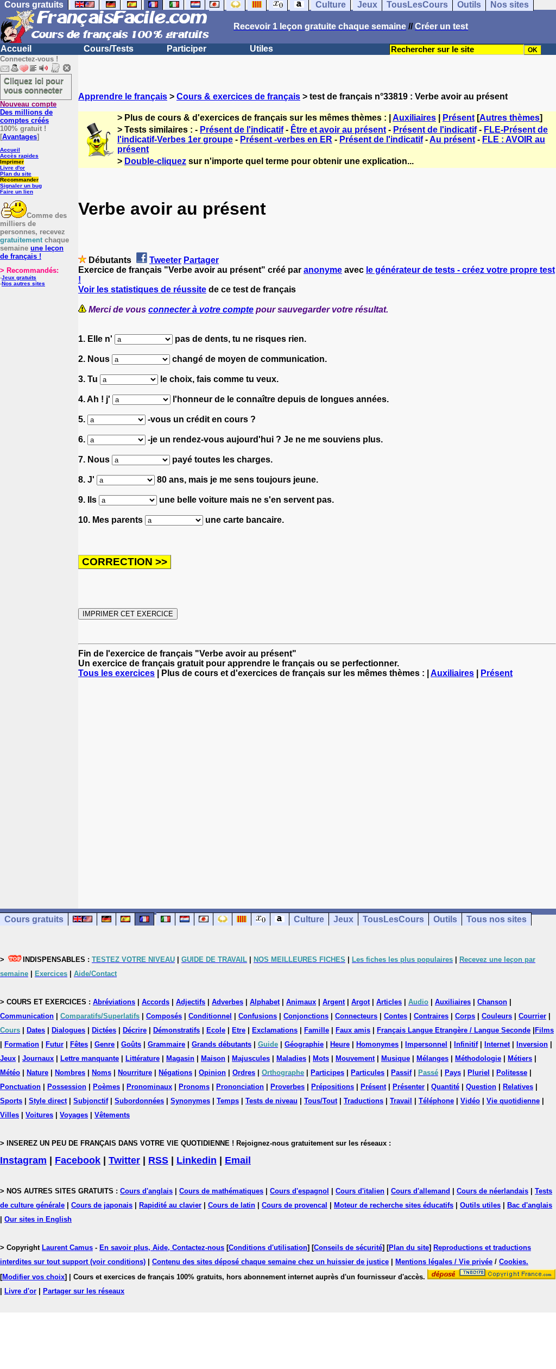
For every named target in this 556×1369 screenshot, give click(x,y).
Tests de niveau (271, 1101)
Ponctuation (20, 1087)
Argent (334, 1002)
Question (481, 1087)
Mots (321, 1058)
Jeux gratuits (19, 277)
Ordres (243, 1072)
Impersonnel (426, 1044)
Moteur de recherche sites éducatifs (393, 1205)
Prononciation (240, 1087)
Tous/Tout (320, 1101)
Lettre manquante (89, 1058)
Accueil (16, 48)
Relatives (518, 1087)
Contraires (431, 1016)
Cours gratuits (34, 919)
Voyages (74, 1115)
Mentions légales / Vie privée (443, 1262)
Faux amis (353, 1030)
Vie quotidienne (513, 1101)
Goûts (131, 1044)
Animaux (301, 1002)
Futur (55, 1044)
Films (544, 1030)
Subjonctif (90, 1101)
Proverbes (287, 1087)
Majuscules (251, 1058)
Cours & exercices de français (238, 96)
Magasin (180, 1058)
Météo (10, 1072)
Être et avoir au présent (338, 129)
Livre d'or (12, 168)
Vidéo (470, 1101)
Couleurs (497, 1016)
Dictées (104, 1030)
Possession (66, 1087)
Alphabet (265, 1002)
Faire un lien (16, 192)
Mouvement (355, 1058)
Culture (309, 919)
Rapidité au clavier (170, 1205)
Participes (327, 1072)
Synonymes (190, 1101)
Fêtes (79, 1044)
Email (238, 1160)
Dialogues (68, 1030)
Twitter (124, 1160)
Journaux (38, 1058)
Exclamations (275, 1030)
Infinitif (466, 1044)
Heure (340, 1044)
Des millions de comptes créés (28, 112)
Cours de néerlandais (492, 1191)
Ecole (215, 1030)
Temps (228, 1101)
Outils (445, 919)
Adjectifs (190, 1002)
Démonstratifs (176, 1030)
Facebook (77, 1160)
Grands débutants (221, 1044)
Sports (11, 1101)
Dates (36, 1030)
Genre (104, 1044)
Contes (395, 1016)
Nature (37, 1072)
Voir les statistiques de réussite (142, 289)
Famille (316, 1030)
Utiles (261, 48)
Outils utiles (480, 1205)
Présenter (409, 1087)
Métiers (520, 1058)
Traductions (363, 1101)
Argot (360, 1002)
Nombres (70, 1072)
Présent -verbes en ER (286, 139)
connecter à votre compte (201, 309)
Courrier (532, 1016)
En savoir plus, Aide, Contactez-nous (161, 1247)
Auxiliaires (414, 117)
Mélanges (432, 1058)
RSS (158, 1160)
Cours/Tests (109, 48)
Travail (401, 1101)
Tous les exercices (116, 673)
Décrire (135, 1030)
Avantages (19, 137)
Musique (395, 1058)
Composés (164, 1016)
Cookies (512, 1262)
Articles (389, 1002)
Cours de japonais (101, 1205)
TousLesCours (393, 919)
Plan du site (15, 174)
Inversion (532, 1044)
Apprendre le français (122, 96)
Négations (175, 1072)
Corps (465, 1016)
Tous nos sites (496, 919)
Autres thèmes (509, 117)
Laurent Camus (67, 1247)
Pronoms (194, 1087)
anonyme (323, 269)
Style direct (48, 1101)
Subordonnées (139, 1101)
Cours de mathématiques (221, 1191)
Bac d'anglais (529, 1205)
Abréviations (114, 1002)
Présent (459, 117)
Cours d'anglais (146, 1191)
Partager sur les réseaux (83, 1291)
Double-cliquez (155, 161)
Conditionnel (210, 1016)
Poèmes (106, 1087)
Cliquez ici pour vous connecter (34, 85)
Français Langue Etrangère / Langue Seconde (453, 1030)
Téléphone (436, 1101)
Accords (155, 1002)
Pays (453, 1072)
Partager (201, 260)
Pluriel (478, 1072)
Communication (27, 1016)
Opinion (212, 1072)
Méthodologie (478, 1058)
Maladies (291, 1058)
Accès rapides (19, 156)
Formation (21, 1044)
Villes (9, 1115)
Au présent (452, 139)
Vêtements (112, 1115)
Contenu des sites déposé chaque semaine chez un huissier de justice (270, 1262)
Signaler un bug (21, 186)
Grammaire (166, 1044)
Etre (238, 1030)
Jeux (343, 919)
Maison (213, 1058)
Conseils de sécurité (348, 1247)
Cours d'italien (360, 1191)
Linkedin (196, 1160)
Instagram (23, 1160)
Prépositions (332, 1087)
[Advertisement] (317, 784)
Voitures (39, 1115)
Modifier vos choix (33, 1277)
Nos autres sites (23, 283)
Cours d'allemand (420, 1191)
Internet (497, 1044)
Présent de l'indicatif (241, 129)
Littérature (142, 1058)
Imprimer (12, 162)
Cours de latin (231, 1205)
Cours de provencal (294, 1205)
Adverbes (227, 1002)
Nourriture (135, 1072)
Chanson (492, 1002)
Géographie (304, 1044)
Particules (367, 1072)
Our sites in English (38, 1219)
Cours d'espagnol (299, 1191)
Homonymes (377, 1044)
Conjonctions (305, 1016)
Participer (186, 48)
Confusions (257, 1016)
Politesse (511, 1072)
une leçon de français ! (32, 252)
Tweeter (165, 260)
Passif (401, 1072)
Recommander (19, 180)
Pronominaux (149, 1087)
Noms (101, 1072)
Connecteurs (356, 1016)
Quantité (445, 1087)
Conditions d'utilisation (268, 1247)
